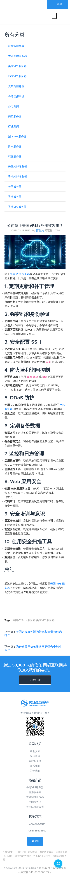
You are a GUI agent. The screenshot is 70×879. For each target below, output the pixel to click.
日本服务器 (15, 146)
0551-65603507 (37, 830)
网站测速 (32, 852)
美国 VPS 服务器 (20, 274)
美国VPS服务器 (17, 66)
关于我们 (35, 770)
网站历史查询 (46, 852)
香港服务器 (15, 196)
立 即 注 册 (35, 679)
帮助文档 (35, 751)
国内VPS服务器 (17, 136)
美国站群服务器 (17, 166)
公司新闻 (13, 106)
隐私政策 (35, 756)
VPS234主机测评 (42, 855)
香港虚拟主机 (16, 96)
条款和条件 (35, 761)
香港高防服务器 (17, 56)
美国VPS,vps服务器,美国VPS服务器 (34, 620)
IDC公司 (21, 852)
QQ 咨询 (35, 841)
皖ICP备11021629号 (52, 868)
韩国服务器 (15, 156)
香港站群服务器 (17, 176)
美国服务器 (15, 186)
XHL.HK (8, 855)
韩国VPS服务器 (17, 76)
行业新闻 (13, 126)
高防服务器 (15, 116)
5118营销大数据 (23, 855)
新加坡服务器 (16, 46)
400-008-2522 (37, 824)
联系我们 (35, 765)
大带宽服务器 (16, 86)
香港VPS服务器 (17, 206)
